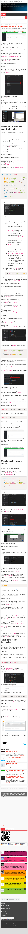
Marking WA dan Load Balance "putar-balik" (13, 877)
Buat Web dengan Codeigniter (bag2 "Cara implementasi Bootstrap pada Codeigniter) (15, 777)
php (10, 24)
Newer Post (3, 825)
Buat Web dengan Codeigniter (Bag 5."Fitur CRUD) (16, 770)
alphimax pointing (5, 905)
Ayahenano (22, 923)
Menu (3, 14)
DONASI (20, 1)
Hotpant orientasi (5, 907)
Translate (10, 919)
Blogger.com (16, 925)
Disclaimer (16, 1)
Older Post (25, 825)
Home (14, 825)
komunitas (4, 910)
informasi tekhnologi (6, 908)
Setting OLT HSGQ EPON (10, 871)
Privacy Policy (10, 1)
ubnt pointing (4, 913)
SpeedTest (4, 911)
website (16, 24)
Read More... (22, 755)
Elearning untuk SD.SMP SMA (11, 751)
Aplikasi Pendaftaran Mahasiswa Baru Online (15, 757)
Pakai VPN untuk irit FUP (10, 857)
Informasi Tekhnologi (8, 4)
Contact (5, 1)
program (13, 24)
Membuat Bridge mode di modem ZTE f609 (13, 883)
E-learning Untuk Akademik (11, 763)
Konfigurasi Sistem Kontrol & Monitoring (13, 889)
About (2, 1)
